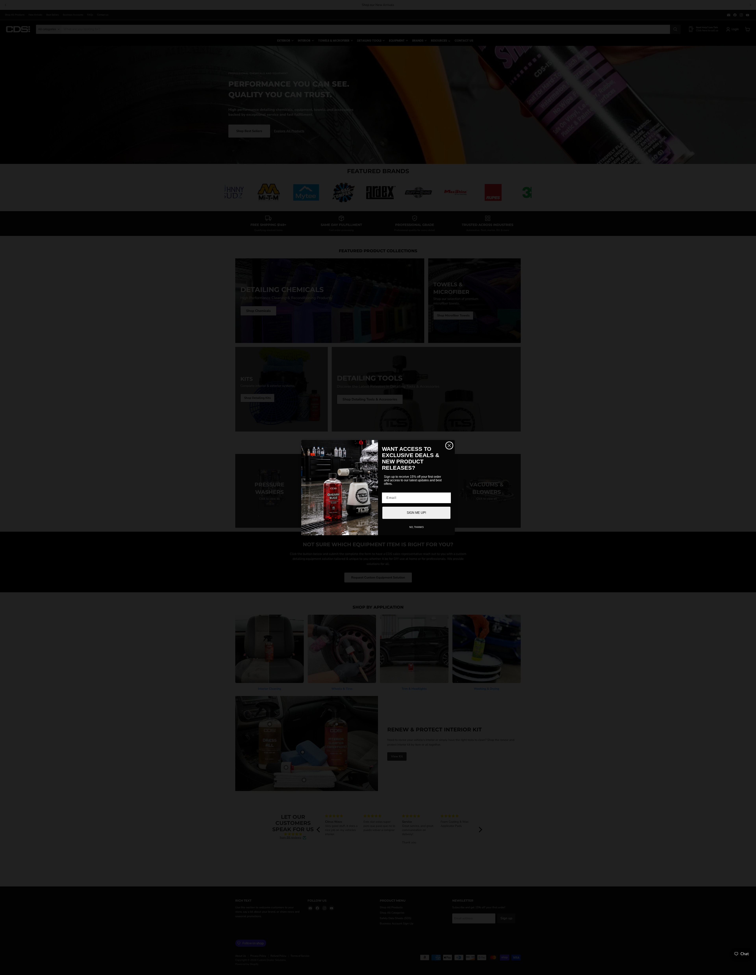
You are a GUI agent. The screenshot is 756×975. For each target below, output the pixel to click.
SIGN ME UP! (416, 512)
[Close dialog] (449, 445)
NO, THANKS (416, 527)
